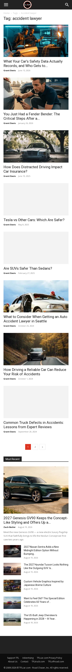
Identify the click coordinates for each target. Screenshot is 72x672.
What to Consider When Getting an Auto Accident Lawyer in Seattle (35, 319)
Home (6, 13)
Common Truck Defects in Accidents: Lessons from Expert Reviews (33, 424)
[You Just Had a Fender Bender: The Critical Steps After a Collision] (36, 94)
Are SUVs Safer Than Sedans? (27, 268)
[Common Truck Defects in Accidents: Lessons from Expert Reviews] (36, 402)
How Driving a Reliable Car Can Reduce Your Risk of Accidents (34, 372)
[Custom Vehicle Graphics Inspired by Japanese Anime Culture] (12, 586)
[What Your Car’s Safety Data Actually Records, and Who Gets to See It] (36, 41)
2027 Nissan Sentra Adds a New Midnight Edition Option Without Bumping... (41, 550)
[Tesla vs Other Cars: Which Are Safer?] (36, 199)
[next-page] (42, 447)
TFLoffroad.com (56, 661)
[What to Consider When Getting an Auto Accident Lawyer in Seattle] (36, 296)
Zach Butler (9, 527)
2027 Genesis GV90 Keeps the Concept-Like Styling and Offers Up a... (35, 520)
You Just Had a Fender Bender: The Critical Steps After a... (31, 116)
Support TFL (13, 657)
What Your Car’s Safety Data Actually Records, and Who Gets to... (33, 63)
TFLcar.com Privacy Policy (49, 657)
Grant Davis (9, 70)
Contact (24, 661)
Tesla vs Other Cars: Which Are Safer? (33, 220)
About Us (12, 661)
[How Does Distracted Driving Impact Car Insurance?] (36, 146)
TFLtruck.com (38, 661)
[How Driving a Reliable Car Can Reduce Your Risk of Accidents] (36, 349)
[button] (6, 4)
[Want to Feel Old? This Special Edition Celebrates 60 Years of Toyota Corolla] (12, 603)
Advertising (28, 657)
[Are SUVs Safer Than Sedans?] (36, 248)
